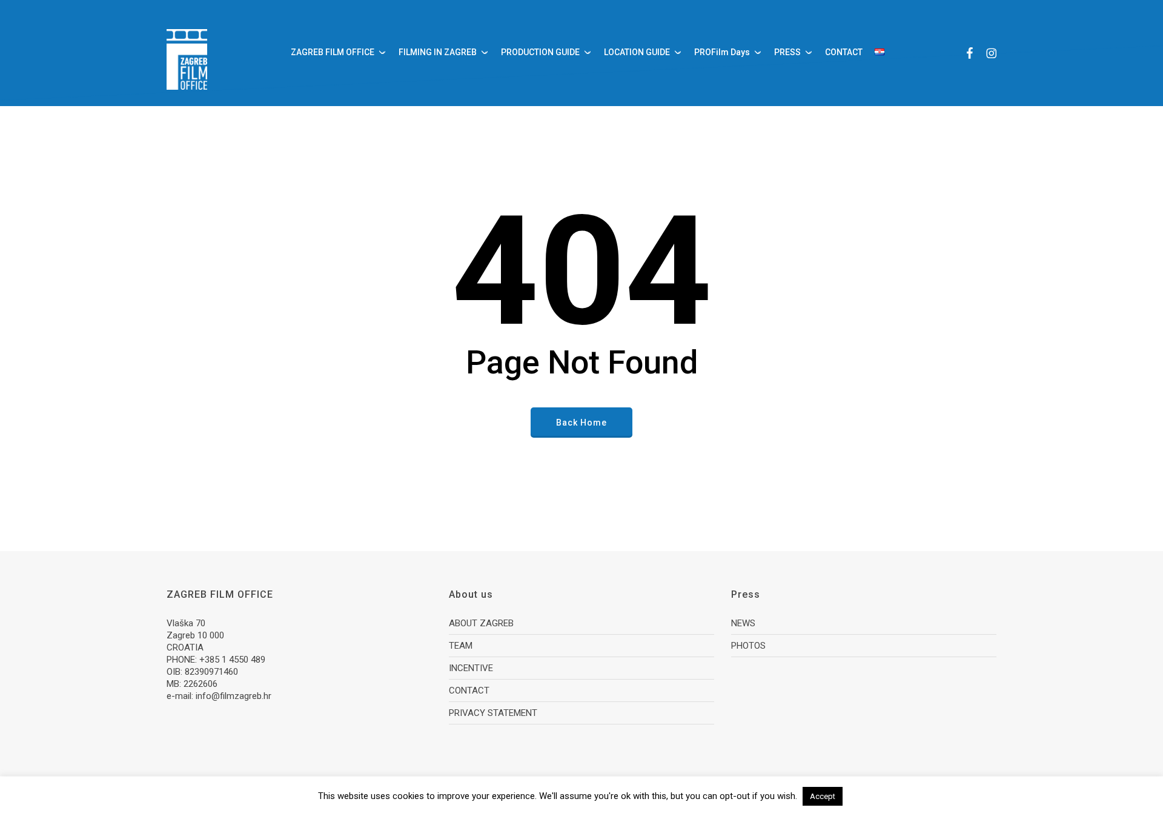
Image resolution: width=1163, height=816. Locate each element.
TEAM (460, 645)
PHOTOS (748, 645)
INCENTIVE (471, 668)
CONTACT (469, 690)
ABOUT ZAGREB (481, 623)
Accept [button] (822, 796)
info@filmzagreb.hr (233, 696)
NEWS (743, 623)
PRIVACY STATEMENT (493, 712)
